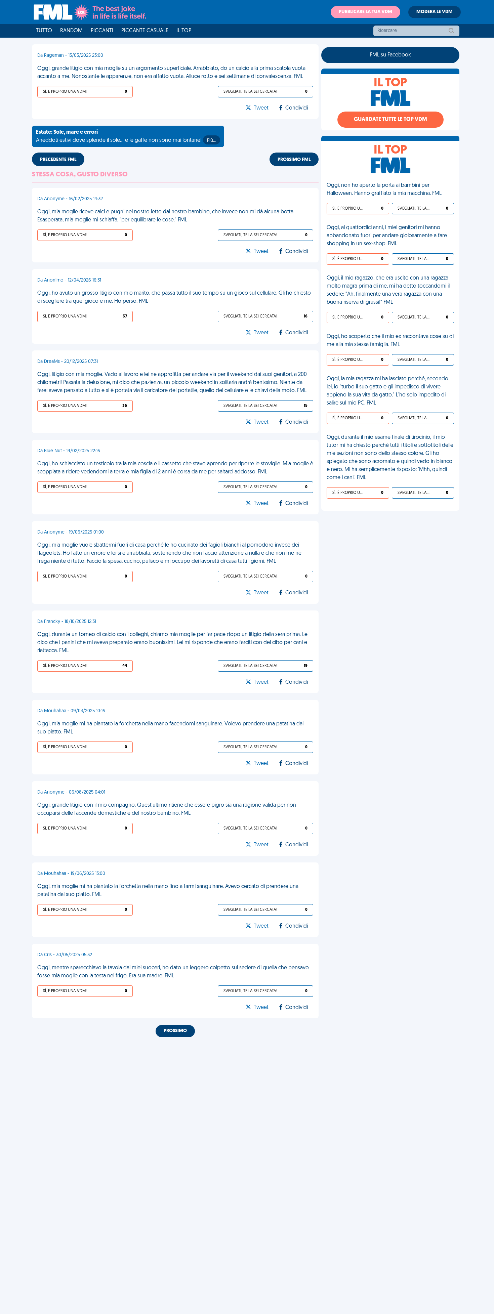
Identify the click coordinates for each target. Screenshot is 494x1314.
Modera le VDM (434, 11)
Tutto (44, 31)
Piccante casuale (144, 31)
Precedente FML (58, 159)
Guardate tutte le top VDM (390, 119)
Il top (183, 31)
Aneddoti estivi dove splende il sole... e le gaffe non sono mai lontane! (126, 136)
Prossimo (175, 1030)
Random (71, 31)
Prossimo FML (294, 159)
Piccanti (102, 31)
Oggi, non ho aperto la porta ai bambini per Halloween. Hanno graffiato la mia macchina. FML (384, 189)
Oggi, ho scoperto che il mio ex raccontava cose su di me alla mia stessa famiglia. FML (390, 340)
